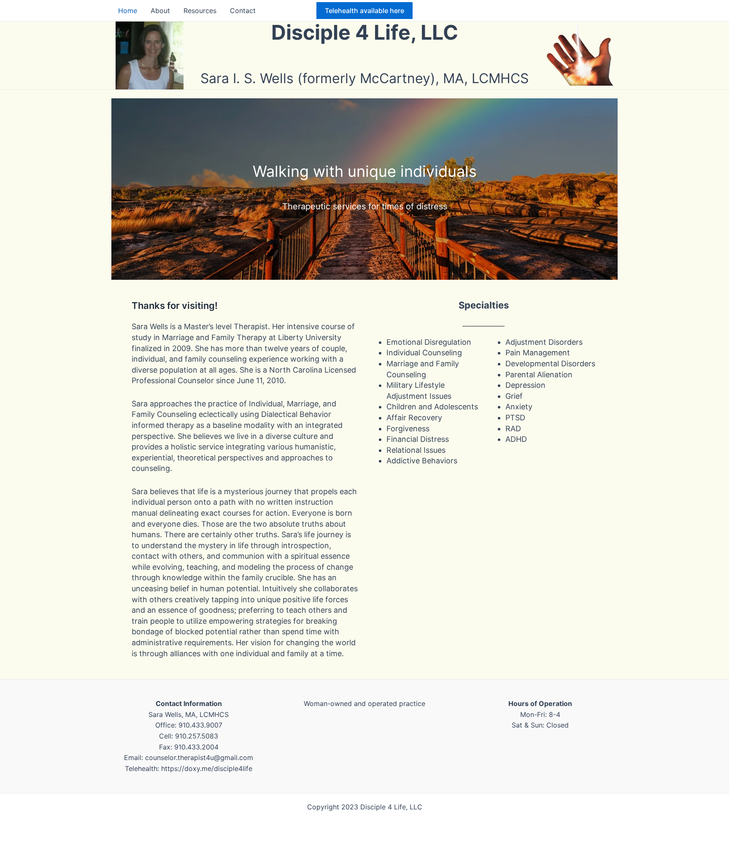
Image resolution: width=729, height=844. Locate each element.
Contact (243, 10)
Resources (200, 10)
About (160, 10)
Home (127, 10)
